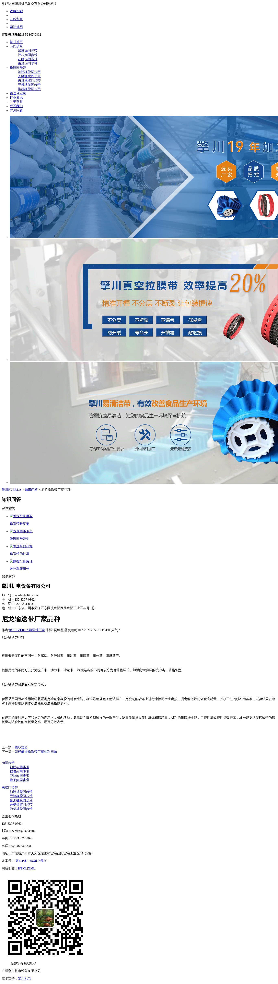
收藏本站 (16, 11)
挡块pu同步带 (27, 55)
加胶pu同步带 (27, 50)
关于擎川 (16, 102)
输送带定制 (18, 93)
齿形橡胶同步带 (29, 80)
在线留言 (16, 19)
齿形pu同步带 (27, 63)
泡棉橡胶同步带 (29, 89)
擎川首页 (16, 42)
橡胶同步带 (18, 67)
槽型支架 (21, 747)
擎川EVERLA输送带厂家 (27, 630)
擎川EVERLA (11, 489)
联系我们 (16, 106)
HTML (22, 868)
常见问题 (16, 110)
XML (31, 868)
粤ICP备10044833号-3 (30, 861)
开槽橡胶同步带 (29, 84)
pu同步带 (16, 46)
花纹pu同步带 (27, 59)
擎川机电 (24, 978)
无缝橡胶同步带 (29, 76)
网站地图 (16, 27)
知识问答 (31, 489)
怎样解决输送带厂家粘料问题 (36, 751)
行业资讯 (16, 97)
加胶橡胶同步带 (29, 72)
